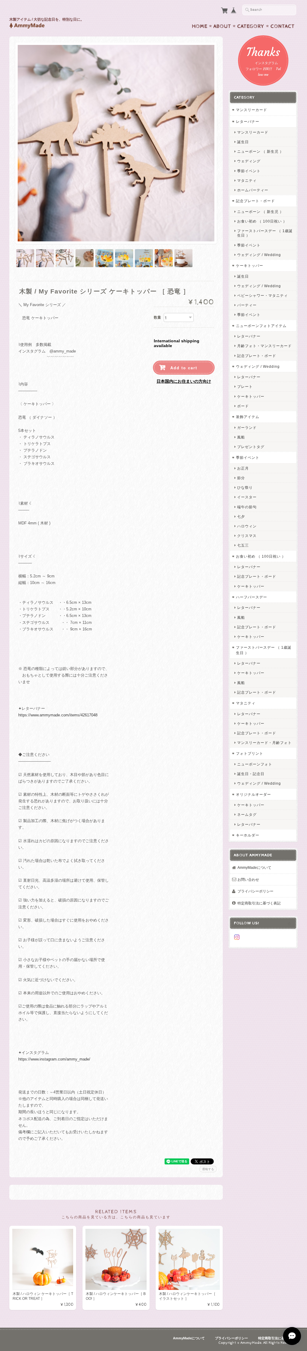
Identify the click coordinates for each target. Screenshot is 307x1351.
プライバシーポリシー (255, 891)
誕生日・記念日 (250, 774)
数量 (157, 317)
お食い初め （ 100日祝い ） (262, 221)
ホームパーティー (252, 190)
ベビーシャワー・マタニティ (262, 295)
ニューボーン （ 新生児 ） (260, 151)
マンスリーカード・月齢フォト (264, 743)
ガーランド (247, 427)
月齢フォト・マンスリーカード (264, 346)
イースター (247, 497)
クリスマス (247, 536)
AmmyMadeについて (254, 867)
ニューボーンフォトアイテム (261, 326)
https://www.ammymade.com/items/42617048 (57, 715)
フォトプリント (249, 753)
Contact (282, 26)
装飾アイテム (247, 417)
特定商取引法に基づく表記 (259, 903)
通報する (208, 1169)
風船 (241, 437)
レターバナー (247, 121)
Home (199, 26)
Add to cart (183, 367)
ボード (243, 406)
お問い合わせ (248, 879)
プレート (245, 386)
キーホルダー (247, 835)
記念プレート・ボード (255, 201)
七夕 (241, 516)
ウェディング (249, 161)
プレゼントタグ (250, 447)
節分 (241, 478)
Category (250, 26)
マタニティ (247, 180)
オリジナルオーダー (253, 794)
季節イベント (249, 171)
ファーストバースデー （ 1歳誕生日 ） (265, 233)
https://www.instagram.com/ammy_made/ (54, 1059)
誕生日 (243, 142)
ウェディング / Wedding (259, 255)
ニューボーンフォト (254, 764)
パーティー (247, 305)
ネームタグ (247, 814)
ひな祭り (245, 487)
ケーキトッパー (249, 265)
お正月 (243, 468)
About (222, 26)
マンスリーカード (251, 110)
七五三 (243, 545)
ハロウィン (247, 526)
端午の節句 (247, 507)
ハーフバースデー (251, 597)
